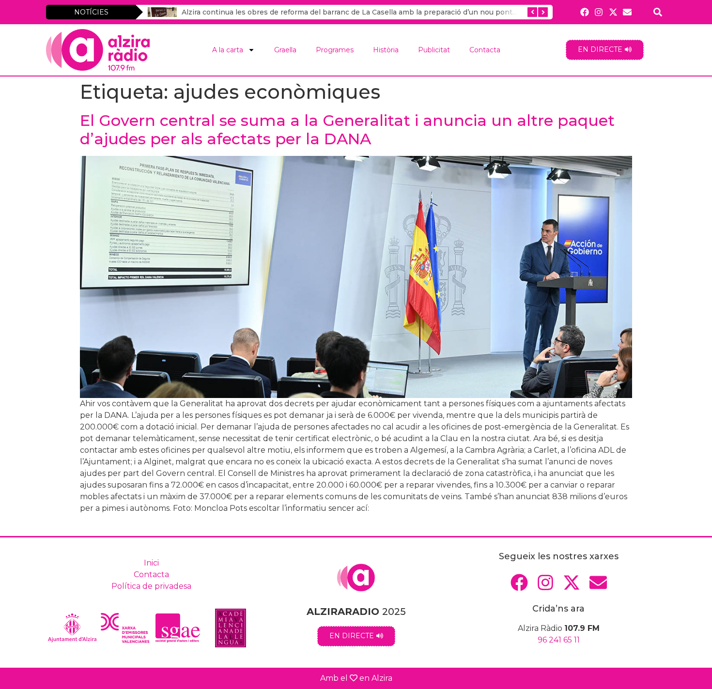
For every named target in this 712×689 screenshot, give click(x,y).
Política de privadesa (151, 586)
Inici (151, 562)
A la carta (227, 50)
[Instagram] (599, 12)
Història (386, 50)
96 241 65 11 (559, 639)
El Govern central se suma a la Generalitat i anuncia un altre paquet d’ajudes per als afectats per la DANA (347, 129)
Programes (335, 50)
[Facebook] (585, 12)
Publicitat (434, 50)
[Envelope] (627, 12)
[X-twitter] (613, 12)
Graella (285, 50)
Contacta (484, 50)
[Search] (658, 12)
